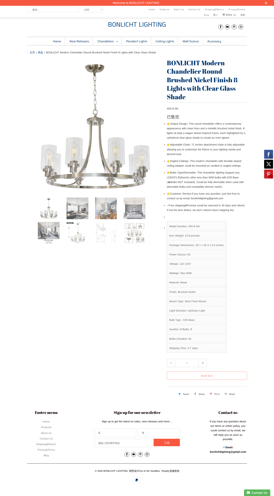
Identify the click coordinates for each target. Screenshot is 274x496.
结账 (243, 15)
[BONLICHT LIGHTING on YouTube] (227, 27)
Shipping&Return (214, 9)
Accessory (214, 41)
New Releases (79, 41)
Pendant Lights (136, 41)
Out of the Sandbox (149, 471)
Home (152, 9)
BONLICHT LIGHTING (137, 25)
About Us (179, 9)
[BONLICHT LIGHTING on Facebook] (220, 27)
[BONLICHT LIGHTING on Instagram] (240, 27)
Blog (206, 15)
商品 (40, 52)
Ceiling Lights (165, 41)
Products (164, 9)
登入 (215, 15)
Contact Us (194, 9)
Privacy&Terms (237, 9)
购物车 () (230, 15)
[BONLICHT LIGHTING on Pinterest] (234, 27)
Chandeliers (105, 41)
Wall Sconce (190, 41)
